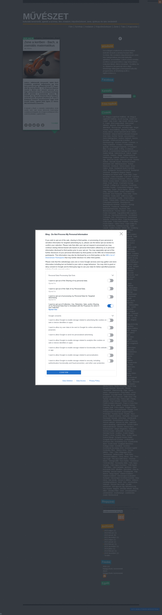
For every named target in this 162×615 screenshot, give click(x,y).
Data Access (81, 381)
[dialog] (81, 307)
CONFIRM (64, 372)
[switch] (110, 280)
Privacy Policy (94, 381)
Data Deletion (67, 381)
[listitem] (81, 275)
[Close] (122, 234)
